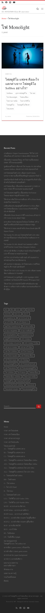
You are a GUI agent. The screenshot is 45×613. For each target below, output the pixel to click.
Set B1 (8, 314)
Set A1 (30, 310)
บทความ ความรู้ (10, 573)
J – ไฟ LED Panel (10, 487)
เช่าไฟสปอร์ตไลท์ (27, 364)
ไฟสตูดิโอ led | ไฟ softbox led (15, 544)
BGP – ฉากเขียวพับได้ (12, 526)
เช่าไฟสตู (24, 360)
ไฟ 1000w (9, 372)
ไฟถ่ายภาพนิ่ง (30, 377)
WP (15, 601)
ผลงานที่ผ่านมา (10, 566)
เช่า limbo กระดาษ (13, 343)
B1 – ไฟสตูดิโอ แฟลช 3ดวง (14, 453)
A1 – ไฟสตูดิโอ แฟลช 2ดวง (14, 449)
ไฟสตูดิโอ (9, 381)
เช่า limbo (26, 339)
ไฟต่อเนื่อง (33, 372)
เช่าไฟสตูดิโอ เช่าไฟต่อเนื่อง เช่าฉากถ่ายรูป (23, 596)
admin (9, 116)
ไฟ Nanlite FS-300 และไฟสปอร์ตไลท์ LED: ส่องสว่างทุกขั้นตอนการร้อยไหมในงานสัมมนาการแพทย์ (21, 237)
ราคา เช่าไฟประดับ (11, 442)
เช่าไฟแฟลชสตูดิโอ (27, 368)
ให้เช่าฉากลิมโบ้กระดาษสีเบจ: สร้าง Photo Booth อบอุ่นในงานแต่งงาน (22, 200)
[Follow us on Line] (10, 2)
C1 (18, 310)
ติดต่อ (6, 581)
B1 (12, 310)
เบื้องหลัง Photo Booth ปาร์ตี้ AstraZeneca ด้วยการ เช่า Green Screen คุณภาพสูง (22, 216)
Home (4, 18)
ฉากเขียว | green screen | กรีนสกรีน (17, 548)
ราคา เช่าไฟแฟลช (11, 431)
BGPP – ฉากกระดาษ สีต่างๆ (14, 506)
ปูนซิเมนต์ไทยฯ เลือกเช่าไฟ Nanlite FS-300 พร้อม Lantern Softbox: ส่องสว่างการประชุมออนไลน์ (22, 168)
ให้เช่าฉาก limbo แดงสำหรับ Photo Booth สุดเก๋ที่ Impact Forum (22, 229)
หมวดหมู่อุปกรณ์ (10, 541)
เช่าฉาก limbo (11, 347)
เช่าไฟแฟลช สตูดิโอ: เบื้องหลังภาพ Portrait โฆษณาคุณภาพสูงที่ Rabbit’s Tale (20, 194)
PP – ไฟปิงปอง (9, 533)
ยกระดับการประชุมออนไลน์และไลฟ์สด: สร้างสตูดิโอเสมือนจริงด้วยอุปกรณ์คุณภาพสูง (21, 223)
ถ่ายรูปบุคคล (10, 335)
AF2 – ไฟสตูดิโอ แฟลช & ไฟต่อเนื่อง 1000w (20, 464)
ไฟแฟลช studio (11, 389)
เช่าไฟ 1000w (11, 351)
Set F (26, 314)
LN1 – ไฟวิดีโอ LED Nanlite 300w (16, 503)
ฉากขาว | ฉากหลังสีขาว (13, 559)
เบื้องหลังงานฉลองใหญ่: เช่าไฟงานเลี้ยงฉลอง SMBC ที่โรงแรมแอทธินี (21, 161)
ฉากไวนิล (9, 322)
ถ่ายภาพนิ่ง (28, 326)
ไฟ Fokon (21, 372)
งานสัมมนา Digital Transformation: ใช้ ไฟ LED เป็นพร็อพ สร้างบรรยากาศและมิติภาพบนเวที (21, 154)
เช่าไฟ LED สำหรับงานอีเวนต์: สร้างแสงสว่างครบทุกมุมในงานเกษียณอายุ (21, 259)
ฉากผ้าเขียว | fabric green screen (15, 551)
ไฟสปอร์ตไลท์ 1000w (14, 385)
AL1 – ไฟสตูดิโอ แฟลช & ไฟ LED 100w (19, 468)
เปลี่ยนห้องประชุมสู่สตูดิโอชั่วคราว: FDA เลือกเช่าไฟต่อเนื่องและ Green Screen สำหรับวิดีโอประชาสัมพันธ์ (21, 208)
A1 (6, 310)
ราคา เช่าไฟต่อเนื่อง (12, 434)
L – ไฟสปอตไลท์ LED (12, 495)
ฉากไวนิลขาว (22, 322)
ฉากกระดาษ (24, 318)
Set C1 (17, 314)
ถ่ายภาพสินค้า (27, 331)
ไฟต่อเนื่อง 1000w (13, 377)
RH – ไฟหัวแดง (10, 480)
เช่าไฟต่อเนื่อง (27, 356)
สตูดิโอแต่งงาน (11, 339)
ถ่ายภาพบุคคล (11, 331)
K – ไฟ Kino (8, 491)
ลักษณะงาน (8, 569)
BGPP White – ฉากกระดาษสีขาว (16, 510)
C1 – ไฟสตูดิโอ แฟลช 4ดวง (14, 456)
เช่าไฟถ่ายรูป (10, 360)
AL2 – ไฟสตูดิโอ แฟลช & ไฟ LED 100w (19, 472)
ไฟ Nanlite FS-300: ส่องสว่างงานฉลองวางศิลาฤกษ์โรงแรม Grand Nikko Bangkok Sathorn (21, 245)
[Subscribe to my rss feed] (2, 2)
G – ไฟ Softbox (9, 483)
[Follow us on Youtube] (14, 2)
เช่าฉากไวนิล (26, 347)
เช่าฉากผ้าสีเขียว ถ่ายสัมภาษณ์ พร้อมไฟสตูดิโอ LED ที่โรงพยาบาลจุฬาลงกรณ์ (22, 252)
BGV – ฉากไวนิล (10, 529)
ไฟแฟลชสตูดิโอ (29, 389)
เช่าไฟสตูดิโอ (11, 364)
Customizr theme (34, 601)
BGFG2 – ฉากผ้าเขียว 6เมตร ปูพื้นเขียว (19, 522)
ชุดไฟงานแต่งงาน (12, 326)
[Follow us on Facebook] (6, 2)
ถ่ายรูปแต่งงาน (25, 335)
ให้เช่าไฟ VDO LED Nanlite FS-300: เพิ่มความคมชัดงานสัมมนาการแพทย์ (22, 272)
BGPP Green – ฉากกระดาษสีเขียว (16, 514)
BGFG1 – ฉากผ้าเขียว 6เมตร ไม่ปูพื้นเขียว (20, 518)
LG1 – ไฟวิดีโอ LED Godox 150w (16, 499)
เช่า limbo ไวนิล (31, 343)
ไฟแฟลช (30, 385)
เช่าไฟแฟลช (10, 368)
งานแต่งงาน (10, 318)
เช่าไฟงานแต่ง (11, 356)
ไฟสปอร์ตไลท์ (23, 381)
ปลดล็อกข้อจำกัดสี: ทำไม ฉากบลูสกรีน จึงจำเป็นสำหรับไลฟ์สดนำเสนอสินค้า (22, 181)
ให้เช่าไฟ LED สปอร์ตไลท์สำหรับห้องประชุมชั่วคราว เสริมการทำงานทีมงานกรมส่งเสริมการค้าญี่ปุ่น (22, 286)
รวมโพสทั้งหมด (10, 577)
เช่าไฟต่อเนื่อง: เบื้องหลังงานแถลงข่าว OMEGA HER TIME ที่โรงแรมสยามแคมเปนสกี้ (22, 187)
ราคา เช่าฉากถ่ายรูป (12, 438)
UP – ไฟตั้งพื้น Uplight (12, 537)
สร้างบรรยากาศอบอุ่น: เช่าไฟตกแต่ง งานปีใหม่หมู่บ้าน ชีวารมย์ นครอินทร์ (22, 265)
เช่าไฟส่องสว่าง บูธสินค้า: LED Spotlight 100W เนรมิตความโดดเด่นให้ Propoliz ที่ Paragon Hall (21, 278)
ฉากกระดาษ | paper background (15, 555)
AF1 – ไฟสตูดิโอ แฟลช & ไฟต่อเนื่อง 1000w (20, 460)
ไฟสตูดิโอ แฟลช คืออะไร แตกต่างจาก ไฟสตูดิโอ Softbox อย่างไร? (22, 83)
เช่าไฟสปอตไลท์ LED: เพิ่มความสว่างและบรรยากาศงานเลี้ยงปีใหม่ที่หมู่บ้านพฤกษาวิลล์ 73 (22, 174)
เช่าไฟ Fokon (26, 351)
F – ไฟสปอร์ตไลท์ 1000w (13, 476)
